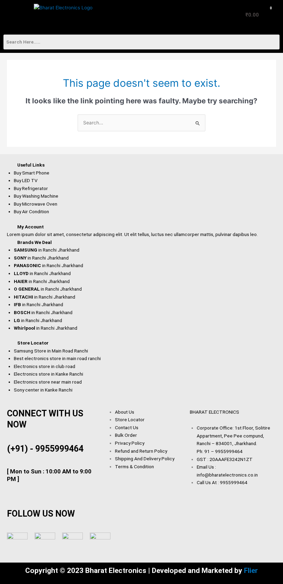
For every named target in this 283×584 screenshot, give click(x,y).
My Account (30, 226)
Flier (251, 570)
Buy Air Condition (31, 211)
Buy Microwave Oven (35, 204)
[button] (15, 15)
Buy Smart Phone (31, 173)
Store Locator (33, 343)
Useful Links (31, 165)
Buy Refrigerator (31, 188)
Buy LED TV (26, 180)
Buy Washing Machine (36, 196)
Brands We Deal (34, 242)
